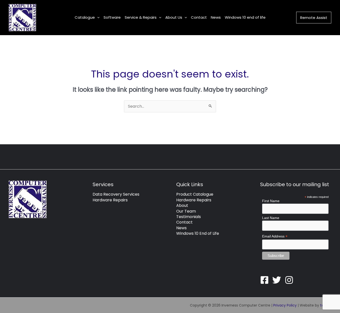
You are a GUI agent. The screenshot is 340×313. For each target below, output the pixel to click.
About (182, 205)
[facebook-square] (266, 280)
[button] (97, 17)
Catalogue (85, 17)
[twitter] (278, 280)
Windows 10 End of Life (197, 233)
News (216, 17)
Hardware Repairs (110, 200)
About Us (173, 17)
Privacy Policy (285, 305)
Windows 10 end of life (245, 17)
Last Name (270, 218)
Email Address (274, 236)
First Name (271, 201)
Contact (199, 17)
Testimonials (188, 217)
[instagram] (290, 280)
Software (112, 17)
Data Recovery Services (116, 194)
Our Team (186, 211)
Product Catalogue (194, 194)
